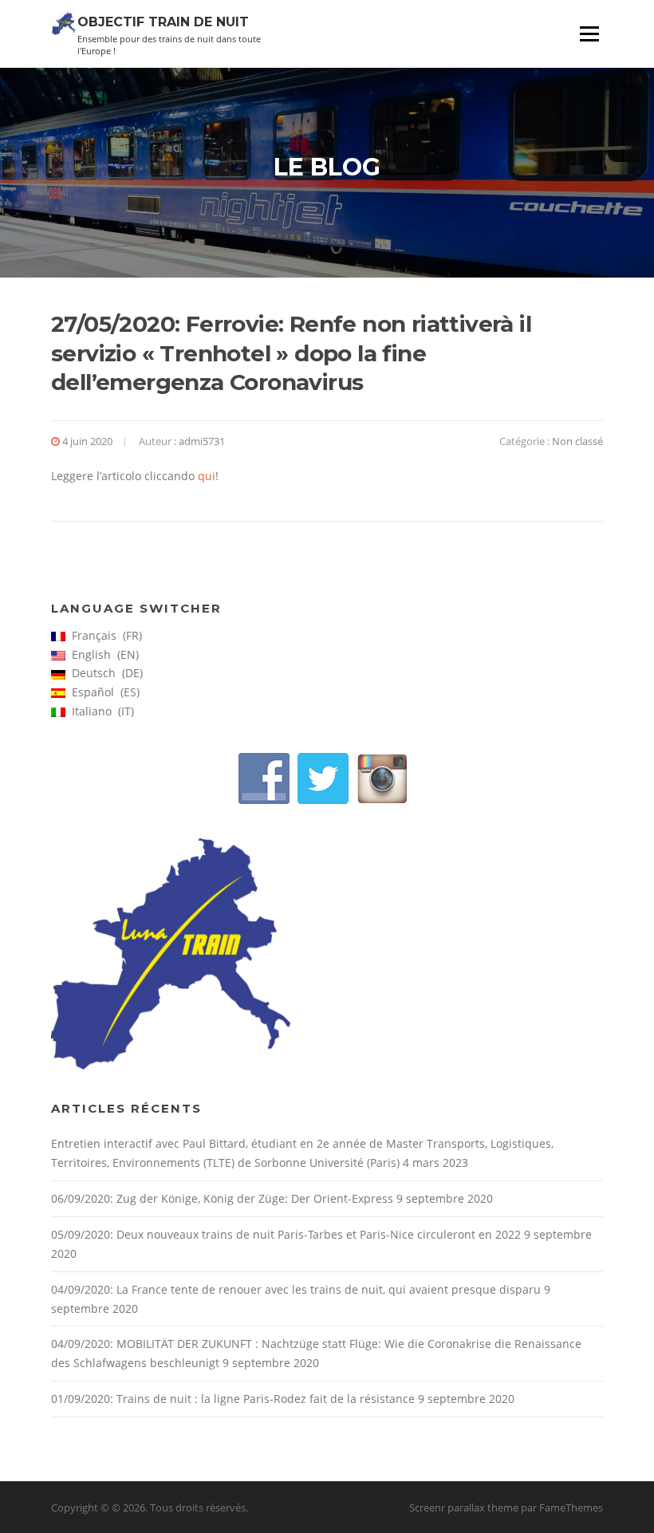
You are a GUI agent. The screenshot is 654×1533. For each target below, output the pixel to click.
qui (206, 475)
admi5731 (202, 441)
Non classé (577, 441)
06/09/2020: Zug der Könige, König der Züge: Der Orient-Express (222, 1198)
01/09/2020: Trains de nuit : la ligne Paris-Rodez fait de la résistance (233, 1398)
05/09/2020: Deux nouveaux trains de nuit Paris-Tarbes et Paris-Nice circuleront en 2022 (286, 1234)
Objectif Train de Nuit (163, 21)
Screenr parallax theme (463, 1507)
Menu (589, 33)
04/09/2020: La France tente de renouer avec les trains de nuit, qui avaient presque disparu (296, 1289)
